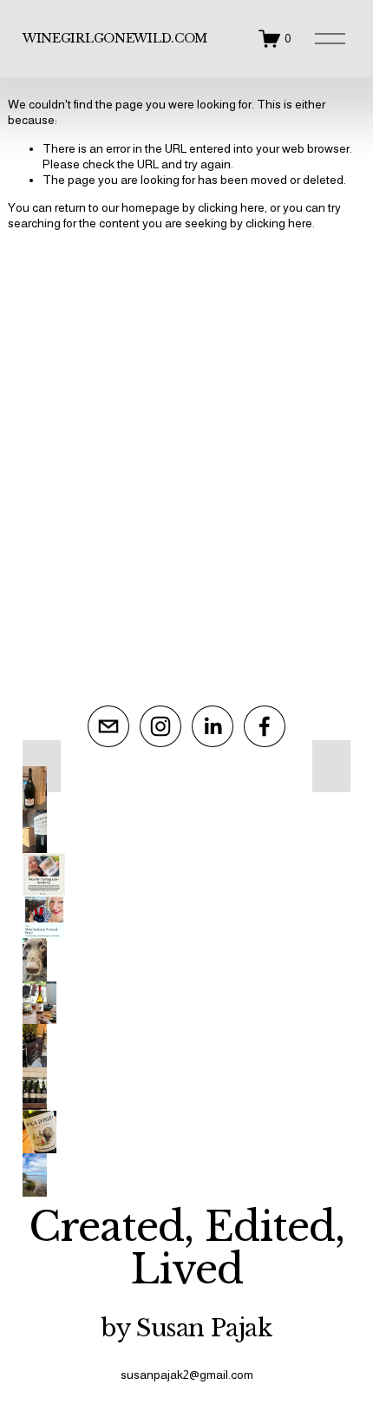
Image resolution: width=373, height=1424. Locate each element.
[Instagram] (160, 726)
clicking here (231, 207)
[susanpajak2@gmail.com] (108, 726)
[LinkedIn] (212, 726)
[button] (42, 766)
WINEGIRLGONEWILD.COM (115, 38)
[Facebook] (264, 726)
